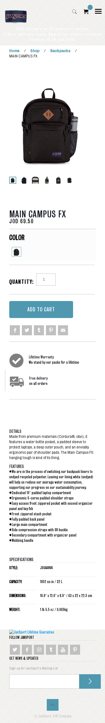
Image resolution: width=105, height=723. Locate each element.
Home (14, 50)
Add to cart (41, 309)
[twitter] (27, 330)
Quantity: (21, 282)
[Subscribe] (90, 681)
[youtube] (63, 650)
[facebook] (15, 330)
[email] (63, 330)
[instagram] (39, 650)
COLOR (16, 237)
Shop (34, 50)
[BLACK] (16, 251)
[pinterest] (51, 330)
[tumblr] (39, 330)
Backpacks (60, 50)
